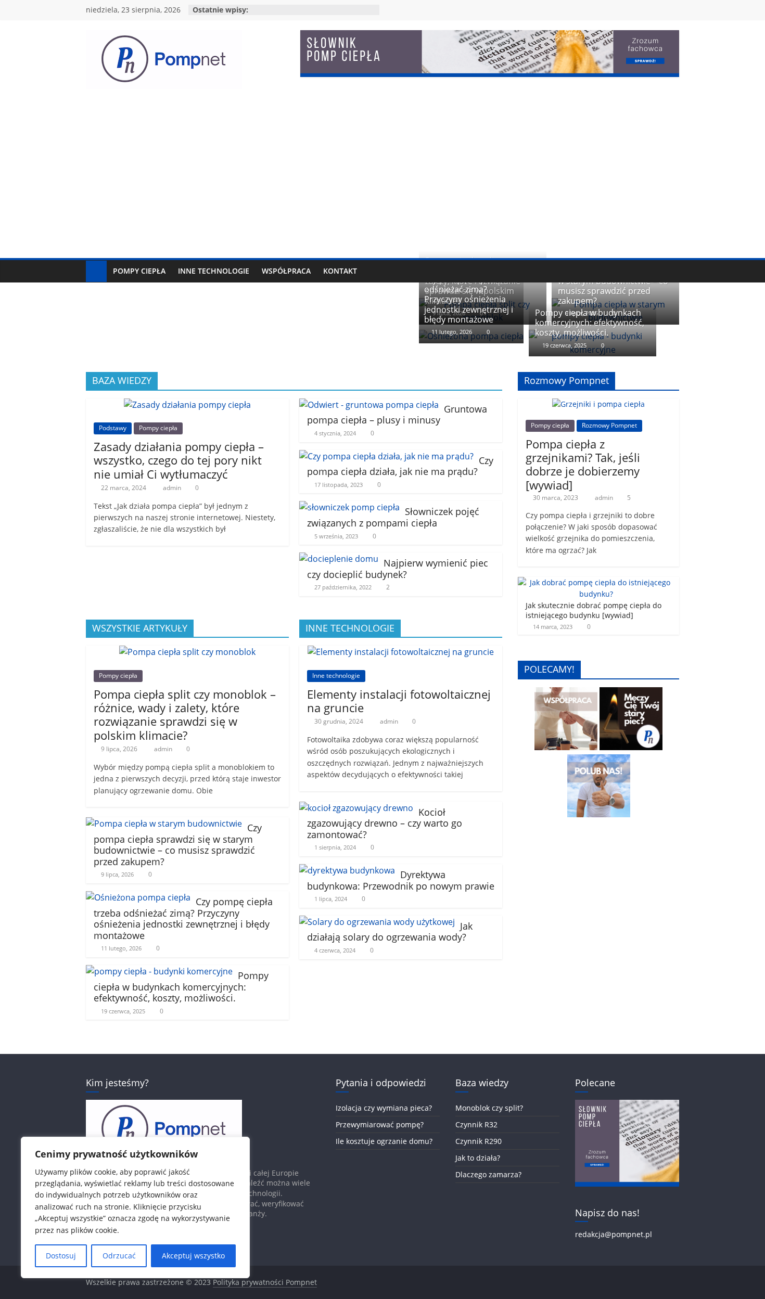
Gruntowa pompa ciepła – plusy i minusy (397, 415)
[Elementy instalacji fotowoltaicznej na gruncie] (401, 652)
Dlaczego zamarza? (488, 1174)
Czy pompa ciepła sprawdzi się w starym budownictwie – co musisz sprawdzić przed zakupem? (617, 286)
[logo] (164, 1105)
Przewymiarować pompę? (380, 1124)
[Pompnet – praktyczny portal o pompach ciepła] (96, 271)
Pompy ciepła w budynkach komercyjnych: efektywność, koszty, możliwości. (589, 322)
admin (173, 487)
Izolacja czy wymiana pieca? (384, 1108)
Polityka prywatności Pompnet (265, 1282)
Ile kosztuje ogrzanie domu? (384, 1141)
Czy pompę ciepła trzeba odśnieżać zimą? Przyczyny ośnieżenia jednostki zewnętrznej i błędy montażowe (471, 299)
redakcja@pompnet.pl (613, 1234)
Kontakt (340, 271)
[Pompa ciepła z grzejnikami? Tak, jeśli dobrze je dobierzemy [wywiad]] (598, 404)
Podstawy (112, 427)
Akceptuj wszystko (193, 1256)
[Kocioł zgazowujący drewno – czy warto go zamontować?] (356, 808)
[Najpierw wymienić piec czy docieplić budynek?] (338, 558)
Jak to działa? (477, 1158)
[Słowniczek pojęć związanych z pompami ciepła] (349, 507)
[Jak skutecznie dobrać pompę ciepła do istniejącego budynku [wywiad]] (596, 582)
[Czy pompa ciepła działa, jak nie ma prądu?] (386, 456)
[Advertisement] (382, 180)
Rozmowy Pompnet (609, 425)
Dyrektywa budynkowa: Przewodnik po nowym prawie (400, 880)
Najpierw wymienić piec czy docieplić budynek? (397, 569)
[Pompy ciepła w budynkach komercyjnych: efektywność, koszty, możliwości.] (159, 971)
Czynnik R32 (476, 1124)
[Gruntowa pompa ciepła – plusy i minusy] (369, 404)
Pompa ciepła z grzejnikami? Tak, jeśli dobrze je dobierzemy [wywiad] (583, 464)
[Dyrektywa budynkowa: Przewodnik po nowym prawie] (347, 870)
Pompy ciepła (139, 271)
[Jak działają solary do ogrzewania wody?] (377, 922)
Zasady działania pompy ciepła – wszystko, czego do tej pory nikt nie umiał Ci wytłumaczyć (179, 460)
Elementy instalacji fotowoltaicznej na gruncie (399, 700)
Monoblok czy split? (489, 1108)
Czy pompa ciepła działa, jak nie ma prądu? (400, 466)
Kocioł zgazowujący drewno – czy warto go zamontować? (384, 823)
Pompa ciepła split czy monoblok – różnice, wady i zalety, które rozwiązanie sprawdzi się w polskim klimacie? (185, 714)
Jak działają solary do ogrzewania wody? (390, 932)
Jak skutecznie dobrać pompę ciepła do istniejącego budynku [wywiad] (593, 610)
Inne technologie (213, 271)
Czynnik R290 (478, 1141)
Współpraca (286, 271)
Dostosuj (61, 1256)
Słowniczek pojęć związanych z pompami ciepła (393, 517)
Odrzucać (119, 1256)
